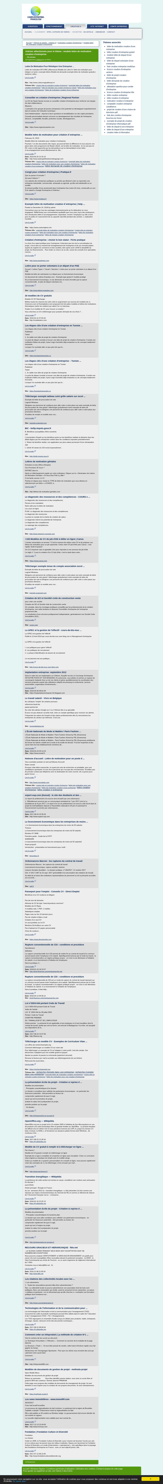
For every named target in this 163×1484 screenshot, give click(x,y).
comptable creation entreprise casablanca (119, 105)
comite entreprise (118, 26)
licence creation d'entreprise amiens (118, 70)
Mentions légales (38, 1469)
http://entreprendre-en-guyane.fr (42, 1116)
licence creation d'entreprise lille (120, 92)
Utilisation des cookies (85, 1469)
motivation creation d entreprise (120, 101)
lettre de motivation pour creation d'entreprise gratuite (59, 88)
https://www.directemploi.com (41, 939)
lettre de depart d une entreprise (120, 127)
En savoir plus (19, 1481)
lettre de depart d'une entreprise (120, 130)
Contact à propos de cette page (109, 1469)
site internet (97, 26)
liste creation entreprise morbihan (121, 66)
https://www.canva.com (38, 561)
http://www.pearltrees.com (39, 261)
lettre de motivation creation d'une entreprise (62, 90)
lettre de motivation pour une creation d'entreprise (61, 164)
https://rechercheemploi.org (40, 1069)
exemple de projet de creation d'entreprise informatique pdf (119, 122)
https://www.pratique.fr (38, 199)
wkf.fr (32, 886)
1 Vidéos (38, 60)
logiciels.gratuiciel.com (38, 423)
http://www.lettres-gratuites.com (41, 290)
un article (88, 32)
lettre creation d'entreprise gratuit (120, 52)
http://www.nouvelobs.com (39, 782)
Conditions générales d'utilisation (60, 1469)
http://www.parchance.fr (38, 1171)
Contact (111, 32)
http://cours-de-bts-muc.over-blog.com (44, 667)
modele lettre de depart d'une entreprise (118, 56)
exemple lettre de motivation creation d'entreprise (55, 230)
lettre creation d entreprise (49, 790)
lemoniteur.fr (34, 856)
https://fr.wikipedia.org (38, 1142)
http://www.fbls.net (36, 1274)
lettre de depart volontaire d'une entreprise (120, 62)
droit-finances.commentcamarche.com (44, 998)
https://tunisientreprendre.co (40, 356)
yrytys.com (34, 625)
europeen (33, 26)
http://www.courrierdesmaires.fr (41, 1303)
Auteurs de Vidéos (61, 32)
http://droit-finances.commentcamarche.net (46, 971)
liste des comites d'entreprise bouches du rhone (118, 116)
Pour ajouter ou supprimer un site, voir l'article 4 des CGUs (47, 1471)
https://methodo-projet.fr (39, 1394)
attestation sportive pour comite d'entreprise (119, 88)
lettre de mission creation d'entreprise (59, 235)
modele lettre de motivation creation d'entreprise (51, 85)
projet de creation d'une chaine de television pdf (121, 110)
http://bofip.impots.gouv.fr (39, 456)
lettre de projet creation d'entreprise (116, 76)
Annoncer (100, 32)
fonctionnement (54, 26)
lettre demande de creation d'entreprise (63, 166)
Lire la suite (29, 78)
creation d (76, 26)
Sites (49, 32)
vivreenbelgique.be (37, 726)
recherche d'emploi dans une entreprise (55, 1072)
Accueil (28, 32)
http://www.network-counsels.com (42, 534)
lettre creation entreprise (117, 95)
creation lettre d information (118, 132)
